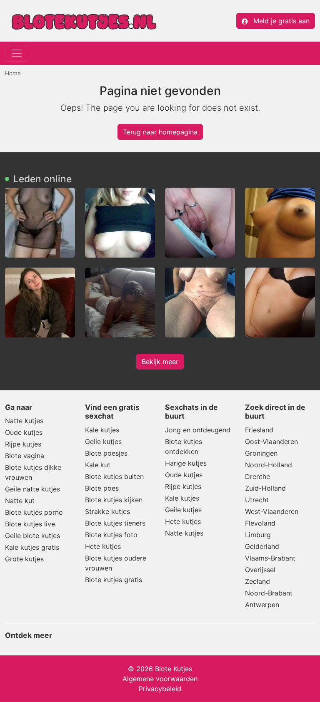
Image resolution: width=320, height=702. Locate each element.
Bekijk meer (160, 361)
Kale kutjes (102, 430)
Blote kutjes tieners (115, 523)
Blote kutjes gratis (113, 579)
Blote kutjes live (30, 524)
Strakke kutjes (107, 511)
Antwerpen (262, 604)
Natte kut (20, 500)
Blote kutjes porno (34, 512)
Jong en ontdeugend (197, 430)
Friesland (259, 430)
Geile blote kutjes (32, 535)
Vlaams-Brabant (270, 558)
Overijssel (260, 570)
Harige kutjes (186, 463)
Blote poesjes (106, 453)
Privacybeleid (160, 689)
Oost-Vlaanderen (271, 441)
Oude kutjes (23, 432)
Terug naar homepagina (160, 132)
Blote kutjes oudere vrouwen (115, 563)
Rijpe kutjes (23, 444)
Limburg (258, 535)
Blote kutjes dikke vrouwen (33, 472)
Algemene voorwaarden (160, 679)
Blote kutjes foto (111, 535)
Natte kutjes (24, 421)
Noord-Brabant (268, 593)
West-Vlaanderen (271, 511)
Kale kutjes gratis (32, 547)
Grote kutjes (24, 559)
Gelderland (262, 546)
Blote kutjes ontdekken (183, 446)
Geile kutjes (103, 441)
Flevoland (260, 523)
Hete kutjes (103, 546)
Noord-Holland (268, 465)
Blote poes (102, 488)
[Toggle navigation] (16, 53)
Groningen (261, 453)
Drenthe (257, 476)
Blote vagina (24, 455)
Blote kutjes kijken (113, 500)
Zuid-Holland (265, 488)
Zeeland (257, 581)
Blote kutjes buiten (114, 476)
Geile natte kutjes (32, 489)
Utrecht (257, 500)
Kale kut (97, 465)
